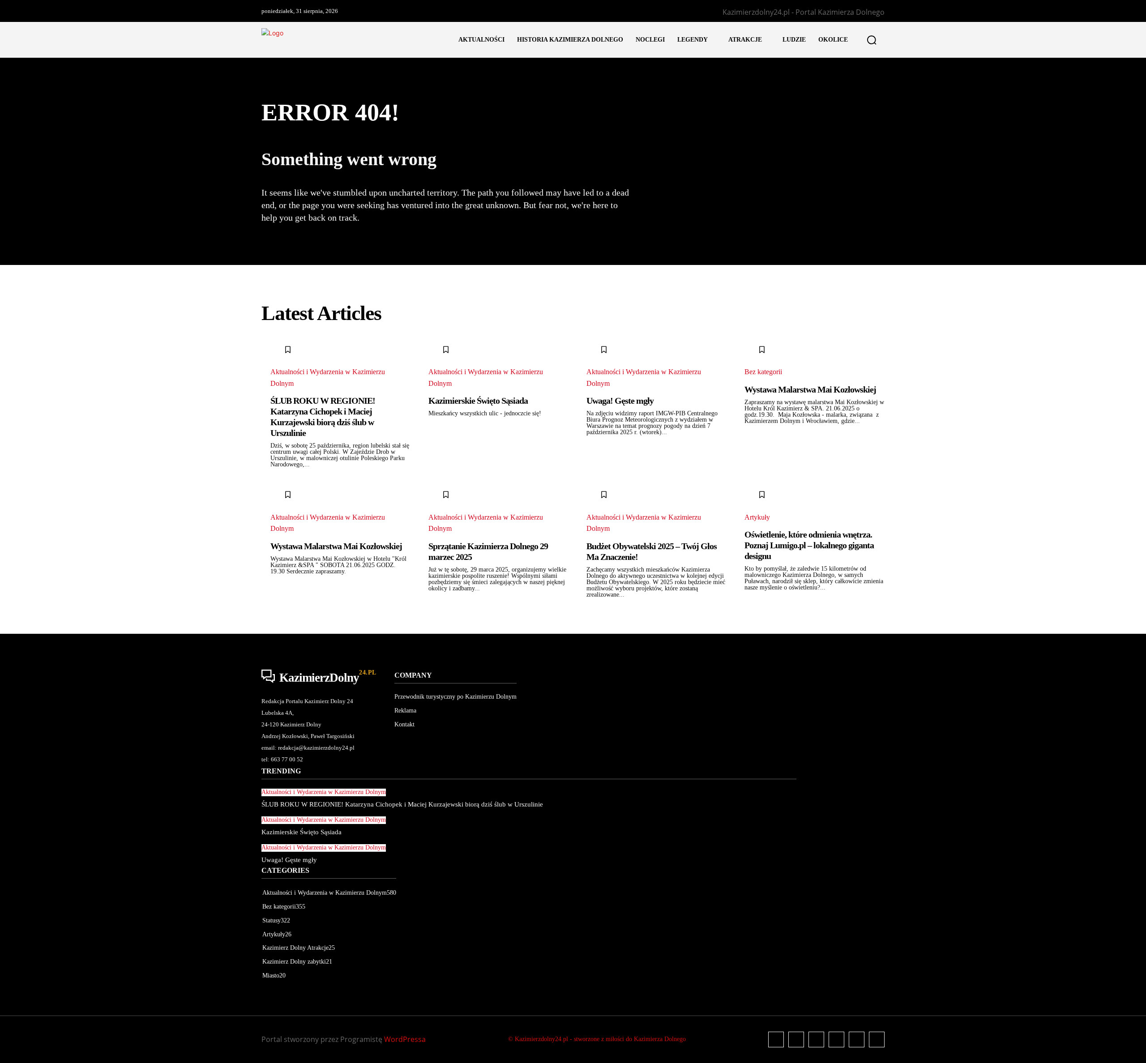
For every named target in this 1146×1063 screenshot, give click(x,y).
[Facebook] (776, 1039)
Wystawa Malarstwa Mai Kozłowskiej (810, 389)
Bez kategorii (763, 372)
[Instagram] (796, 1039)
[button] (872, 40)
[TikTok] (816, 1039)
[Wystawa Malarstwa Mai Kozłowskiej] (754, 352)
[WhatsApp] (877, 1039)
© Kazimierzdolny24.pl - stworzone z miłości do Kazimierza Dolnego (597, 1039)
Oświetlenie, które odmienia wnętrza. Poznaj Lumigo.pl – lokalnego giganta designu (809, 545)
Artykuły (757, 517)
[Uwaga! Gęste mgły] (596, 352)
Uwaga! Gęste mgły (620, 401)
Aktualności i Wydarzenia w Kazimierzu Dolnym (327, 377)
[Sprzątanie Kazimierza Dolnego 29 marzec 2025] (438, 497)
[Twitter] (856, 1039)
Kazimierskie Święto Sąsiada (478, 401)
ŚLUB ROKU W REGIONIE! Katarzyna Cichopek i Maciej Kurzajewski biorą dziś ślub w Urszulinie (322, 417)
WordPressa (405, 1039)
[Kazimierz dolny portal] (350, 40)
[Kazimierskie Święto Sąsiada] (438, 352)
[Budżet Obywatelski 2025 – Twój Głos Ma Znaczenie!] (596, 497)
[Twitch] (836, 1039)
